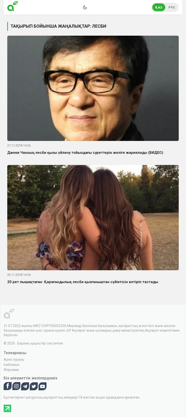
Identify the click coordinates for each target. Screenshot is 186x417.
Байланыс (12, 365)
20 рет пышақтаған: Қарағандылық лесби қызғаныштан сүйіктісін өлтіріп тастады (82, 282)
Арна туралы (14, 359)
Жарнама (11, 370)
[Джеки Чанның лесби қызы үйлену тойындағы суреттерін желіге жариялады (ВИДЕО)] (93, 89)
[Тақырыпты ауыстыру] (85, 7)
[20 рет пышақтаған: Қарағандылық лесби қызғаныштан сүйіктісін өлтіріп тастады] (93, 218)
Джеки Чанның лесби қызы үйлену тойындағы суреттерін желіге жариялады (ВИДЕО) (85, 152)
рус (172, 7)
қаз (158, 7)
